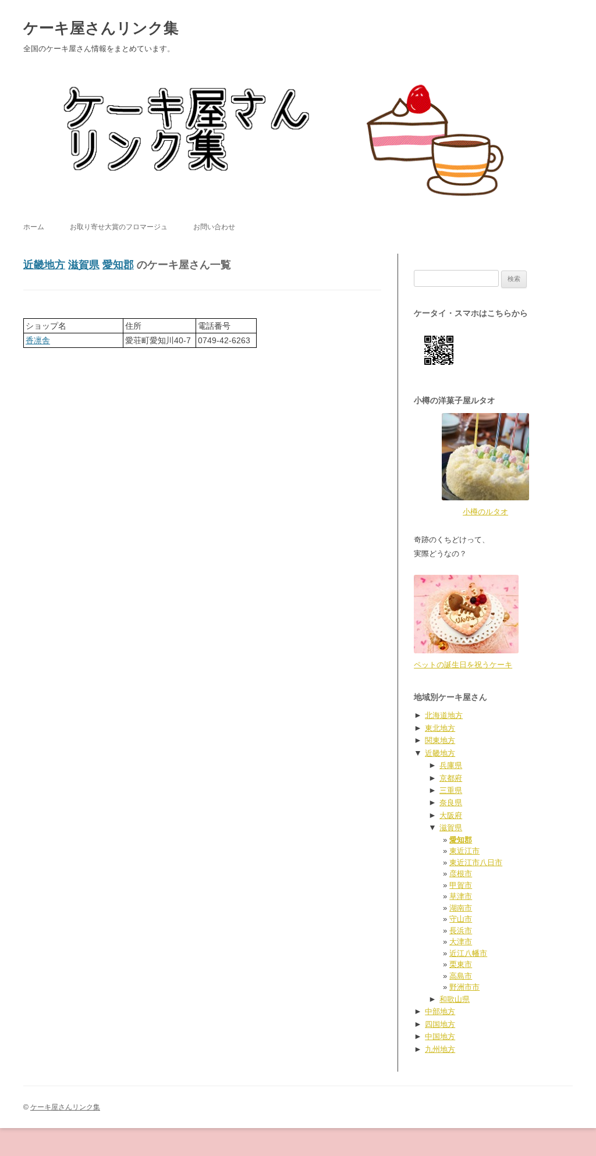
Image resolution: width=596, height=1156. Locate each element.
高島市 (460, 976)
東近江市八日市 (475, 862)
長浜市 (460, 930)
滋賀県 (84, 265)
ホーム (33, 227)
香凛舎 (38, 340)
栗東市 (460, 964)
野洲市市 (464, 987)
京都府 (450, 778)
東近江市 (464, 850)
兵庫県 (450, 765)
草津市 (460, 896)
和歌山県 (454, 999)
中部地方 (440, 1011)
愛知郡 (118, 265)
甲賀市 (460, 885)
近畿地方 (44, 265)
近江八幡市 (468, 953)
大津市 (460, 941)
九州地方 (440, 1049)
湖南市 (460, 908)
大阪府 (450, 815)
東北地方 (440, 728)
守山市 (460, 919)
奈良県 (450, 802)
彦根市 (460, 873)
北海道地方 (444, 715)
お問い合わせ (214, 227)
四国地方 (440, 1024)
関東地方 (440, 740)
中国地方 (440, 1036)
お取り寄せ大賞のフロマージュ (119, 227)
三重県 (450, 790)
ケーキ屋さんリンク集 (101, 28)
